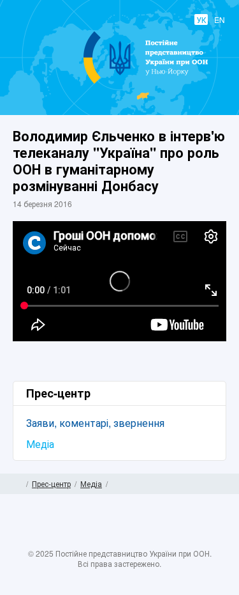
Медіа (40, 444)
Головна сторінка (17, 484)
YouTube (132, 539)
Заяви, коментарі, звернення (95, 422)
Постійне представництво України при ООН (120, 83)
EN (219, 19)
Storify (157, 539)
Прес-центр (51, 483)
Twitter (107, 539)
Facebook (82, 539)
